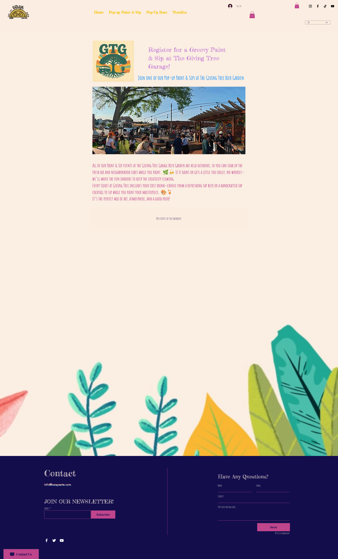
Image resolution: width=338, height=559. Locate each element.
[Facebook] (318, 6)
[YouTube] (332, 6)
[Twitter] (54, 540)
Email (46, 508)
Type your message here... (227, 507)
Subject (221, 496)
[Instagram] (310, 6)
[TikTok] (325, 6)
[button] (297, 5)
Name (220, 485)
